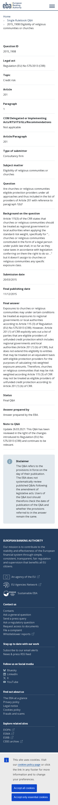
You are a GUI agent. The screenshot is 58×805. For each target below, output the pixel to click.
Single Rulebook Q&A (20, 20)
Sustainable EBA (27, 593)
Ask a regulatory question (18, 622)
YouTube (12, 682)
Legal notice (10, 706)
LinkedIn (12, 674)
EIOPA (7, 730)
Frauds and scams (14, 713)
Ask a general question (17, 614)
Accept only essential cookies (31, 797)
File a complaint (12, 630)
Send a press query (14, 618)
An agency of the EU (23, 577)
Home (6, 16)
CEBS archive (11, 741)
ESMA (6, 733)
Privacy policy (11, 702)
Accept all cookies (24, 788)
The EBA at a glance (15, 698)
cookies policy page (29, 764)
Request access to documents (21, 626)
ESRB (6, 737)
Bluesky (12, 670)
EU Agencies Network (24, 584)
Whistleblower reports (16, 634)
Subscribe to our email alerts (20, 650)
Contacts (8, 611)
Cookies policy (11, 710)
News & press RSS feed (17, 654)
